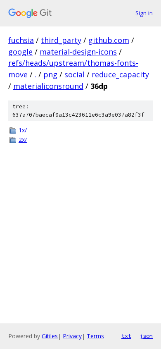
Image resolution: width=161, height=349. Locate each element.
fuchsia (21, 40)
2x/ (23, 139)
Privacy (72, 336)
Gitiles (50, 336)
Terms (95, 336)
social (74, 74)
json (146, 335)
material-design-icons (78, 52)
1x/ (23, 130)
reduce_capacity (120, 74)
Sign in (144, 13)
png (50, 74)
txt (126, 335)
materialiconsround (48, 86)
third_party (61, 40)
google (20, 52)
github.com (108, 40)
